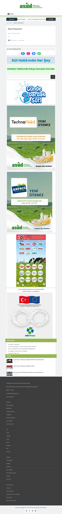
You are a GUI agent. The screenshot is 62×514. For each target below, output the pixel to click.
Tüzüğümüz (8, 414)
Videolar (8, 476)
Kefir (7, 448)
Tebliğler (8, 463)
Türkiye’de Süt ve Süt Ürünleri (13, 494)
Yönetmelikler (9, 460)
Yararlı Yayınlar (9, 484)
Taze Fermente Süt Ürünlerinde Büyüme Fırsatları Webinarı (28, 372)
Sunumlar (8, 488)
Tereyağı (8, 436)
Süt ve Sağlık (9, 469)
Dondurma (8, 445)
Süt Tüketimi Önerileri (11, 473)
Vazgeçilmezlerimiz (10, 411)
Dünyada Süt (9, 497)
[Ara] (53, 77)
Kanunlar (8, 457)
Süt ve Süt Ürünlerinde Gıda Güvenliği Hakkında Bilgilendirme (28, 19)
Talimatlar (8, 466)
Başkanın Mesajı (10, 405)
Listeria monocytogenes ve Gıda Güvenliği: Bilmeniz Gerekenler (22, 346)
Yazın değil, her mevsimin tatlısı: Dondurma (17, 351)
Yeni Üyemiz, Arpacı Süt (13, 353)
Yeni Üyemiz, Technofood (13, 344)
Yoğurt (7, 439)
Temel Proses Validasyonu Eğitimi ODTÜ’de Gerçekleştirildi (28, 359)
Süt (7, 429)
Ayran (7, 442)
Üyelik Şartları (9, 420)
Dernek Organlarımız (10, 417)
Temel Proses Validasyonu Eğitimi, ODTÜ (23, 366)
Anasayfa (8, 402)
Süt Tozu (8, 451)
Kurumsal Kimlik (10, 424)
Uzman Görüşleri (10, 491)
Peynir (7, 432)
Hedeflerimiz (9, 408)
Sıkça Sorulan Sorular (11, 500)
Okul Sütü (8, 479)
